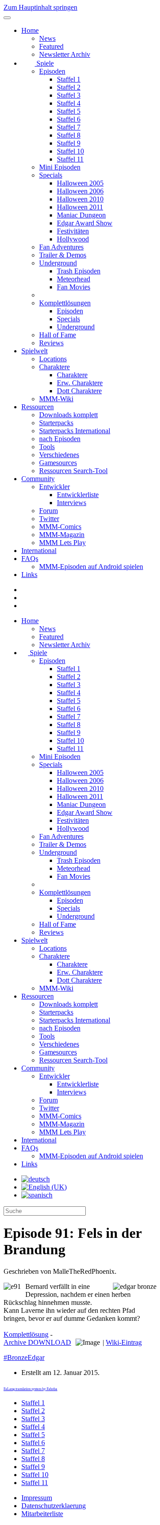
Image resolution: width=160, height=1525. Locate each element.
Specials (50, 175)
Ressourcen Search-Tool (73, 470)
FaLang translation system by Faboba (30, 1389)
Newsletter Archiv (64, 54)
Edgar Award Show (84, 223)
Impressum (36, 1497)
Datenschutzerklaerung (53, 1505)
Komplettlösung (26, 1334)
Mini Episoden (59, 167)
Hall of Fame (57, 335)
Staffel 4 (68, 103)
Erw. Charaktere (80, 383)
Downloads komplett (68, 415)
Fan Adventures (61, 247)
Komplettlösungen (65, 303)
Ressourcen (37, 407)
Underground (58, 263)
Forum (48, 510)
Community (38, 478)
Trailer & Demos (62, 255)
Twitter (49, 518)
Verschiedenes (59, 454)
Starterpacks (56, 423)
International (38, 550)
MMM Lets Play (62, 542)
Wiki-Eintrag (124, 1342)
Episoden (52, 71)
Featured (51, 46)
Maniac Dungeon (81, 215)
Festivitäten (73, 231)
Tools (47, 446)
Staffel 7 (68, 127)
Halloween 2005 (80, 183)
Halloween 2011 (80, 207)
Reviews (51, 343)
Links (29, 574)
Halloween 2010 (80, 199)
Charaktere (54, 367)
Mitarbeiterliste (42, 1513)
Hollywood (73, 239)
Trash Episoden (78, 271)
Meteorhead (73, 279)
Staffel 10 (70, 151)
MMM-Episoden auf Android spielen (91, 566)
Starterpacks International (74, 431)
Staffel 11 (70, 159)
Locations (53, 359)
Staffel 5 (68, 111)
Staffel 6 (68, 119)
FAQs (29, 558)
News (47, 38)
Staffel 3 (68, 95)
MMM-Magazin (61, 534)
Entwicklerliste (78, 494)
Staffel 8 (68, 135)
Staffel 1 (68, 79)
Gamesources (58, 462)
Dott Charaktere (79, 391)
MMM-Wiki (56, 399)
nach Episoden (59, 438)
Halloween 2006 (80, 191)
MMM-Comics (60, 526)
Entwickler (54, 486)
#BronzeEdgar (24, 1357)
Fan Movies (73, 287)
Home (30, 30)
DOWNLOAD (37, 1342)
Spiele (44, 63)
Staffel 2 (68, 87)
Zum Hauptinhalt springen (40, 7)
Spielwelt (34, 351)
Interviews (71, 502)
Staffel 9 (68, 143)
